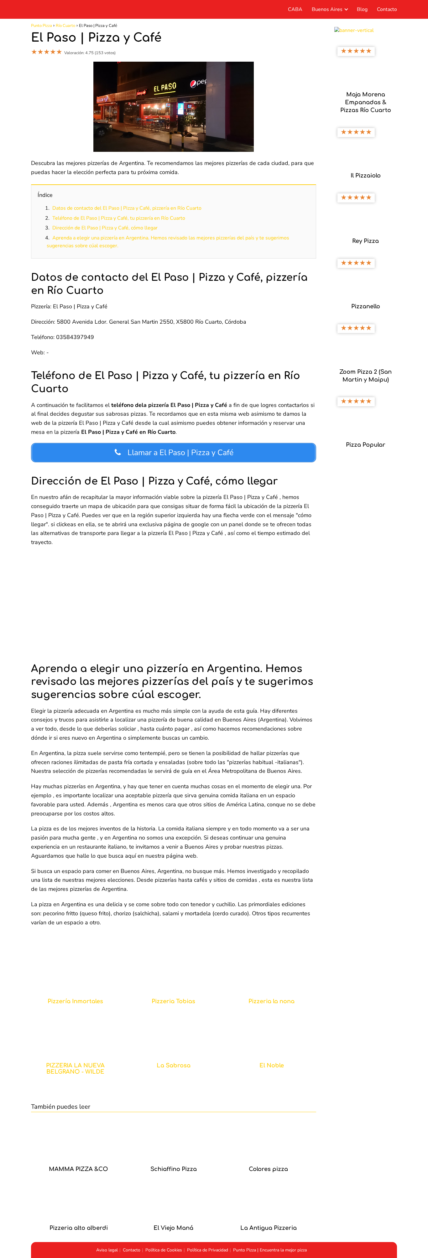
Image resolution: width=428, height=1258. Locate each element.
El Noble (271, 1066)
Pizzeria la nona (271, 1001)
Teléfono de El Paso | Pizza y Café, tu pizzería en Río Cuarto (118, 218)
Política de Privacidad (207, 1250)
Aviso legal (107, 1250)
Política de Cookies (163, 1250)
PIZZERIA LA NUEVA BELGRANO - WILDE (75, 1069)
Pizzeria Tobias (173, 1001)
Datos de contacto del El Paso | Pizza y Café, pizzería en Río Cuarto (126, 208)
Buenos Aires (327, 9)
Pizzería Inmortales (75, 1001)
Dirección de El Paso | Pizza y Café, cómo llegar (105, 227)
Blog (362, 9)
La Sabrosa (174, 1066)
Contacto (387, 9)
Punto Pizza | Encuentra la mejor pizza (270, 1250)
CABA (295, 9)
